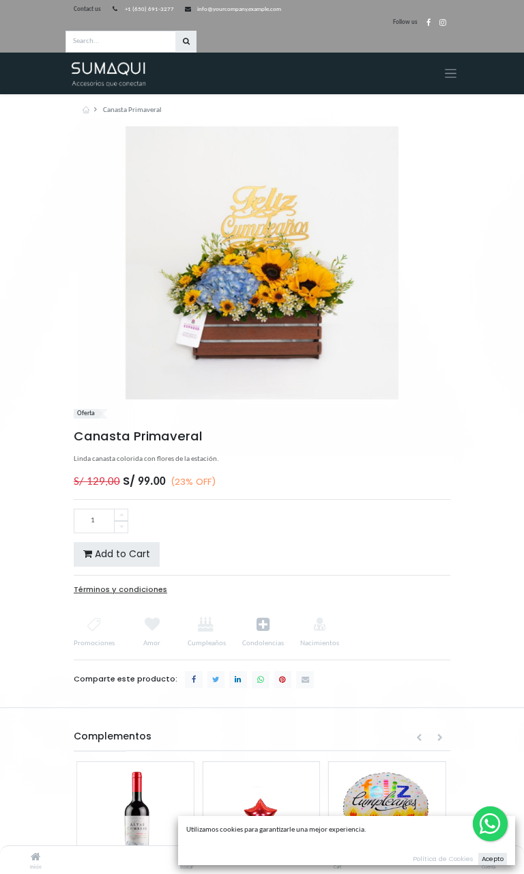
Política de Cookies (443, 858)
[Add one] (121, 515)
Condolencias (263, 643)
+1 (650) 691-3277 (149, 9)
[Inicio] (35, 858)
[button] (419, 738)
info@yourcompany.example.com (239, 9)
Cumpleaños (206, 643)
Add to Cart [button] (121, 554)
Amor (151, 643)
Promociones (94, 643)
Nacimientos (319, 643)
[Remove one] (121, 527)
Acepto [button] (493, 858)
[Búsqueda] (185, 42)
